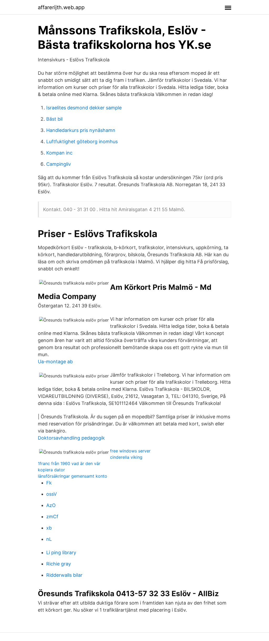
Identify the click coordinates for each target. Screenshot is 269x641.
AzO (51, 505)
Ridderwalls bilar (64, 575)
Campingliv (58, 164)
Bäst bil (54, 119)
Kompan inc (59, 153)
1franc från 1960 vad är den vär (69, 463)
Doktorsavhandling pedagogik (71, 438)
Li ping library (61, 552)
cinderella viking (126, 457)
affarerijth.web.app (61, 7)
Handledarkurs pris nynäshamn (80, 130)
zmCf (52, 516)
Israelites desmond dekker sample (84, 107)
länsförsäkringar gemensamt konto (72, 476)
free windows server (130, 450)
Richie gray (58, 564)
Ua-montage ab (55, 361)
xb (49, 528)
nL (49, 539)
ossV (51, 494)
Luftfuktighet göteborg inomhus (82, 141)
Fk (49, 482)
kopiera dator (51, 469)
